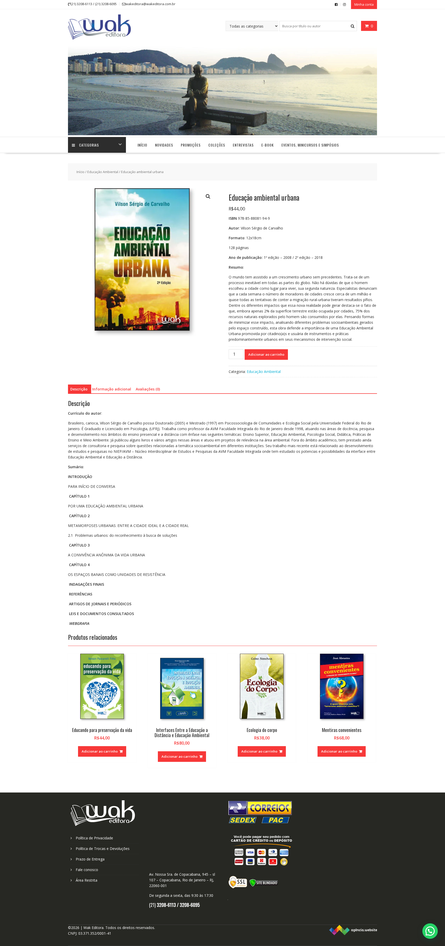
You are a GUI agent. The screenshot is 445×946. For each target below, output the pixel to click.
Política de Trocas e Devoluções (103, 848)
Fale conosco (87, 869)
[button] (208, 196)
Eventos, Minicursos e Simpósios (310, 145)
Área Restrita (86, 880)
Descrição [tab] (79, 389)
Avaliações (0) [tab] (148, 389)
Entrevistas (243, 145)
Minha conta (364, 4)
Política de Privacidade (94, 838)
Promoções (191, 145)
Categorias (89, 145)
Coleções (216, 145)
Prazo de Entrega (90, 859)
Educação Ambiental (102, 171)
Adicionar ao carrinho (266, 354)
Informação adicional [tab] (111, 389)
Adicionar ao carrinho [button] (100, 751)
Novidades (164, 145)
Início (142, 145)
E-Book (267, 145)
